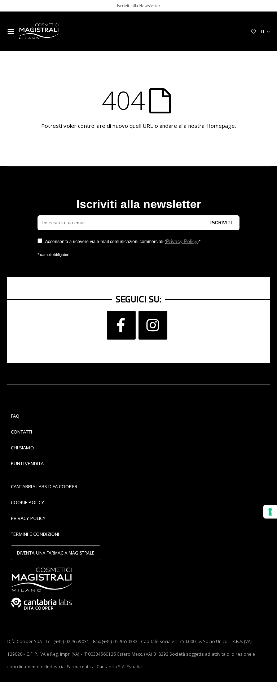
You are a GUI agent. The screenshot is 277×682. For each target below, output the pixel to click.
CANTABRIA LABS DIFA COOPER (44, 486)
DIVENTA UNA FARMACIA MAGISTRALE (55, 553)
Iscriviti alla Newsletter (139, 5)
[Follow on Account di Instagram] (152, 325)
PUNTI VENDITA (27, 463)
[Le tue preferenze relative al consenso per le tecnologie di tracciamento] (270, 512)
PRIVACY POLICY (28, 518)
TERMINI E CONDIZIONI (35, 534)
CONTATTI (21, 432)
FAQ (15, 416)
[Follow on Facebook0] (121, 325)
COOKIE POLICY (27, 502)
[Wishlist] (253, 31)
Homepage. (221, 125)
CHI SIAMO (22, 447)
